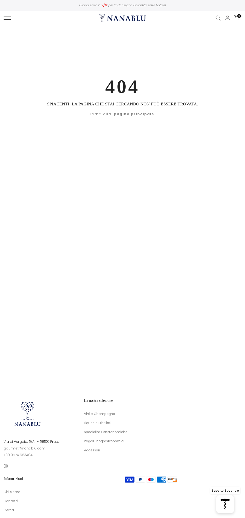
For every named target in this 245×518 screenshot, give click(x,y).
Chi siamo (12, 492)
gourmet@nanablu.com (24, 448)
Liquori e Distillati (97, 423)
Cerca (9, 510)
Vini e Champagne (99, 414)
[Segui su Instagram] (6, 466)
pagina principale (134, 114)
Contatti (11, 501)
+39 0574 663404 (18, 455)
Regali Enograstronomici (104, 441)
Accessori (92, 450)
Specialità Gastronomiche (106, 432)
